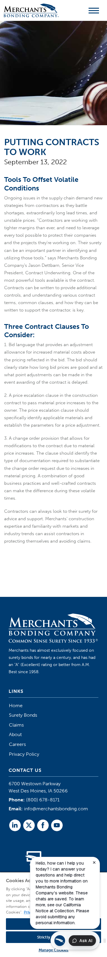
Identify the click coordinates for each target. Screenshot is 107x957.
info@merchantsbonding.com (56, 809)
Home (16, 705)
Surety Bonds (23, 715)
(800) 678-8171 (42, 800)
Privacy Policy (24, 754)
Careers (17, 744)
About (15, 734)
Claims (16, 725)
